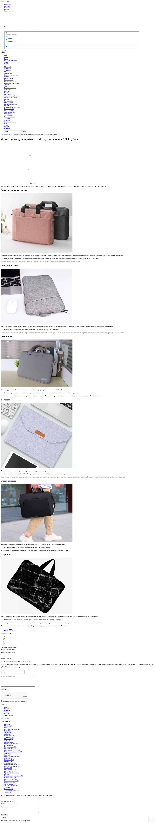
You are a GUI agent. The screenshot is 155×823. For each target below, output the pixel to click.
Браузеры (7, 76)
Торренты (7, 118)
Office (6, 62)
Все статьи (7, 4)
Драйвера (7, 84)
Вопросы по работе (10, 81)
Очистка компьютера (10, 97)
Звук (5, 86)
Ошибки (7, 99)
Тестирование (8, 115)
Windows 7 (7, 68)
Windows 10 (7, 67)
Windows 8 (7, 70)
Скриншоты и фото (10, 112)
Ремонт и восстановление (12, 107)
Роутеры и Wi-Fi (9, 109)
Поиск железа (8, 102)
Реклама (6, 9)
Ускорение (7, 120)
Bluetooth (7, 57)
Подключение (8, 101)
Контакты (7, 8)
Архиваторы (8, 73)
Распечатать (9, 630)
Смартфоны (8, 113)
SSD (5, 65)
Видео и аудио (8, 78)
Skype (6, 63)
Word (5, 72)
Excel (6, 59)
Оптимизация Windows (11, 96)
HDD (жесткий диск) (10, 60)
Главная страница (6, 134)
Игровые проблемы (10, 88)
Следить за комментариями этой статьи (15, 701)
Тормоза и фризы (9, 117)
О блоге (6, 125)
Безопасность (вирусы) (11, 75)
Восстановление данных (11, 83)
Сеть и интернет (9, 110)
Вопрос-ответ (8, 80)
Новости (7, 6)
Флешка (6, 123)
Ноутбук (6, 93)
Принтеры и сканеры (10, 104)
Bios (5, 55)
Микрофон (7, 89)
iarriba (10, 629)
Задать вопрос (8, 11)
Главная (6, 707)
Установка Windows (10, 122)
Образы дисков (9, 94)
